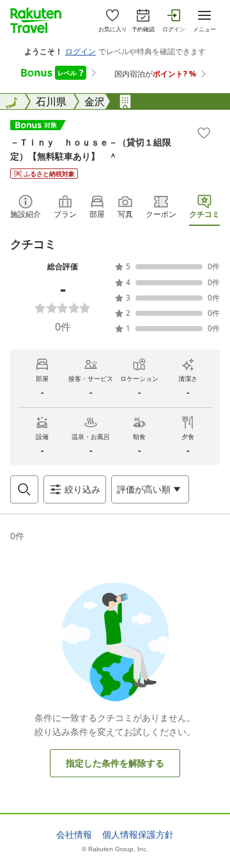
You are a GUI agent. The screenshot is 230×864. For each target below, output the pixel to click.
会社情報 (74, 835)
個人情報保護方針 (138, 835)
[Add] (204, 132)
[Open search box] (24, 489)
